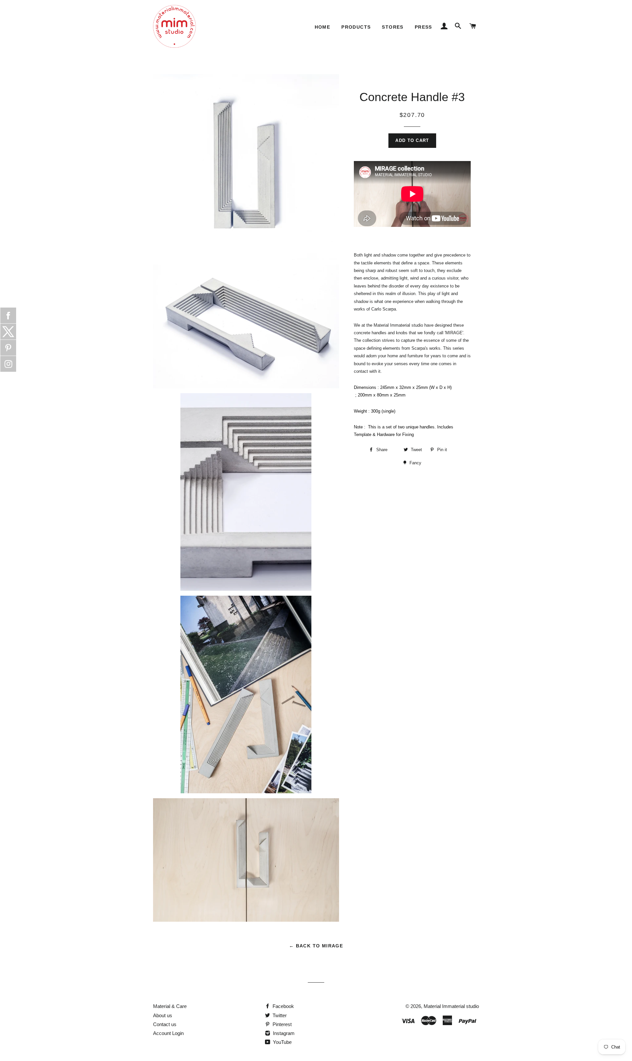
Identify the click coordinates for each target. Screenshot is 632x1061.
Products (356, 27)
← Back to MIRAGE (316, 945)
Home (322, 27)
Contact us (164, 1024)
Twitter (279, 1015)
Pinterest (281, 1024)
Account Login (168, 1033)
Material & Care (170, 1006)
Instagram (283, 1033)
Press (423, 27)
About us (162, 1015)
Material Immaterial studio (451, 1006)
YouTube (282, 1042)
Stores (392, 27)
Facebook (282, 1006)
